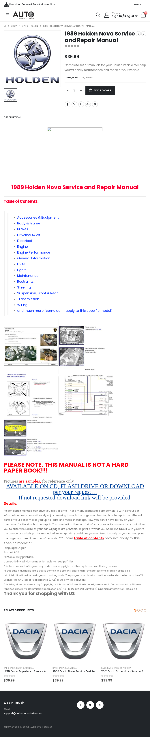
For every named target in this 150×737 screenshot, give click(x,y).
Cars (82, 77)
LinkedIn (81, 104)
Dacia (12, 668)
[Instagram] (100, 705)
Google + (88, 104)
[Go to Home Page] (5, 26)
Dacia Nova (71, 668)
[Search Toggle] (98, 15)
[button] (135, 610)
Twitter (74, 104)
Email (95, 104)
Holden (89, 77)
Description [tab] (12, 117)
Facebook (67, 104)
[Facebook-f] (81, 705)
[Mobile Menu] (8, 15)
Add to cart (102, 90)
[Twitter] (90, 705)
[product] (26, 641)
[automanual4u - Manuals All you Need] (23, 15)
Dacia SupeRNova (25, 668)
